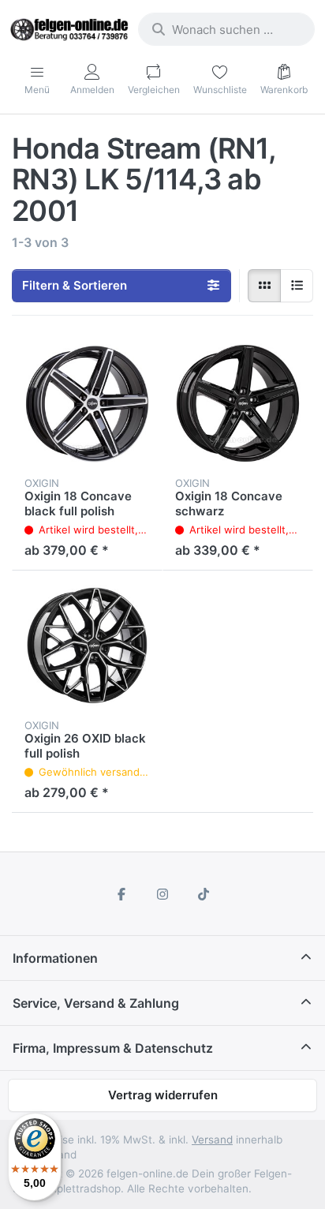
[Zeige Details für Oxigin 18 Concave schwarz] (238, 403)
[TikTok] (203, 894)
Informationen (55, 958)
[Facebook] (122, 894)
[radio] (264, 285)
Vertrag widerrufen (163, 1094)
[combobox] (226, 29)
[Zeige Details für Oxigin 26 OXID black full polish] (87, 646)
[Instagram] (162, 894)
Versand (212, 1139)
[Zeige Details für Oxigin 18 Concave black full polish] (87, 403)
